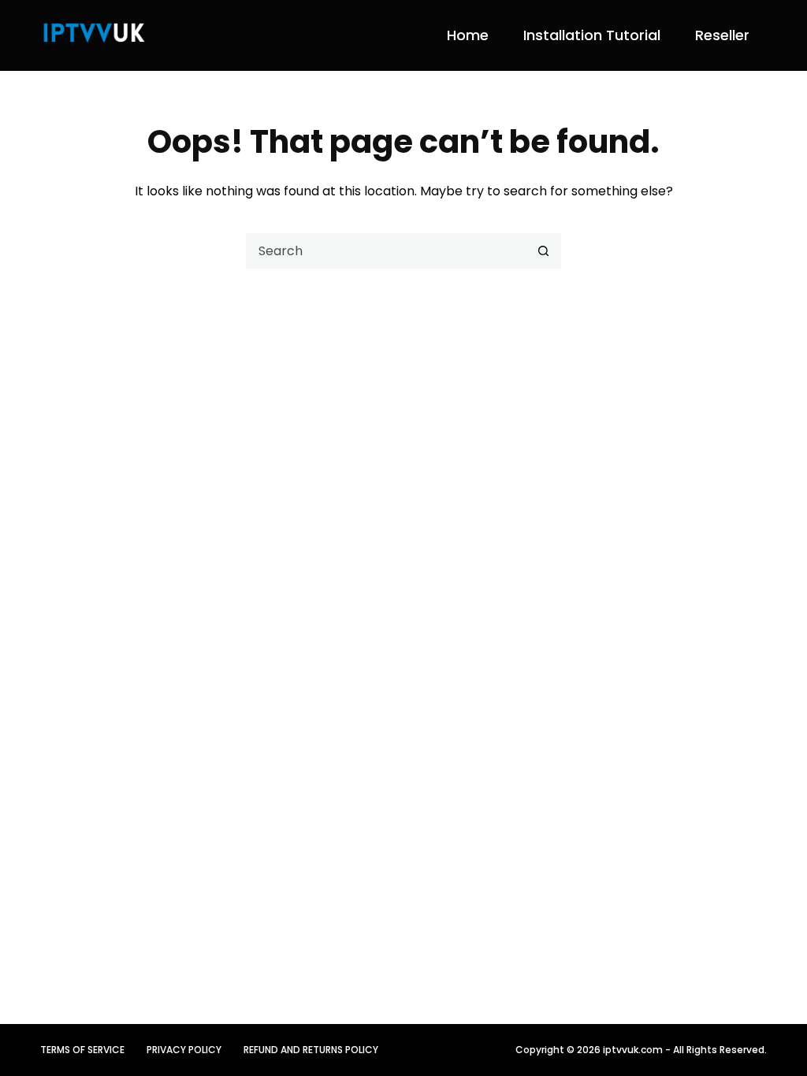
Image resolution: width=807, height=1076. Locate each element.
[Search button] (543, 251)
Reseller (722, 35)
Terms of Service (82, 1050)
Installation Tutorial (591, 35)
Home (468, 35)
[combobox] (386, 251)
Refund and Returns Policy (311, 1050)
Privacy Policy (184, 1050)
